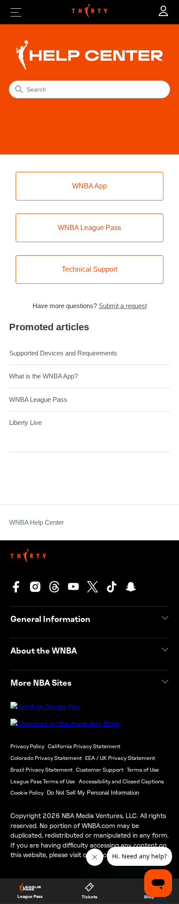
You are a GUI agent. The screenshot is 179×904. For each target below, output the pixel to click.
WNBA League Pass (38, 399)
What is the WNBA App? (43, 376)
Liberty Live (25, 422)
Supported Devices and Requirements (63, 353)
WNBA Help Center (36, 522)
